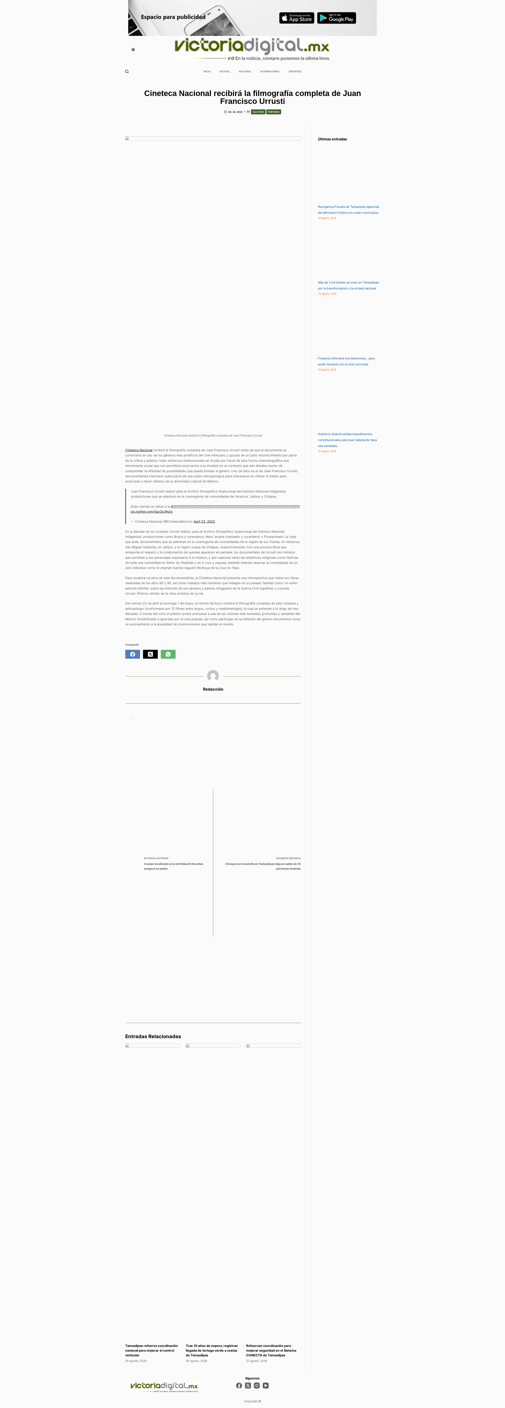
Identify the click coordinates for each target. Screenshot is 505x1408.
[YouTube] (266, 1385)
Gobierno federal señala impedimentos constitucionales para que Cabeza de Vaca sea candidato (347, 440)
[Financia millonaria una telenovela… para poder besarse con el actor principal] (347, 325)
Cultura (258, 111)
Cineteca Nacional (138, 450)
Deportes (295, 71)
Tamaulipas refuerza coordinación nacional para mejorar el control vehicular (151, 1350)
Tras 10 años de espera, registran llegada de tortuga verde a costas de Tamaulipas (212, 1350)
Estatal (225, 71)
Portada (274, 111)
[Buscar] (127, 71)
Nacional (245, 71)
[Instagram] (257, 1385)
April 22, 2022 (204, 521)
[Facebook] (132, 654)
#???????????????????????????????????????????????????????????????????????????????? (235, 506)
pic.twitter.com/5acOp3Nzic (152, 512)
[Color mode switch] (133, 50)
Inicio (207, 71)
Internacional (270, 71)
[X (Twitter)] (150, 654)
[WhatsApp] (168, 654)
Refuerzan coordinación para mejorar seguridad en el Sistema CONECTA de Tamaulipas (271, 1350)
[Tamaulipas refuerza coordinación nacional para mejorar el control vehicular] (152, 1191)
